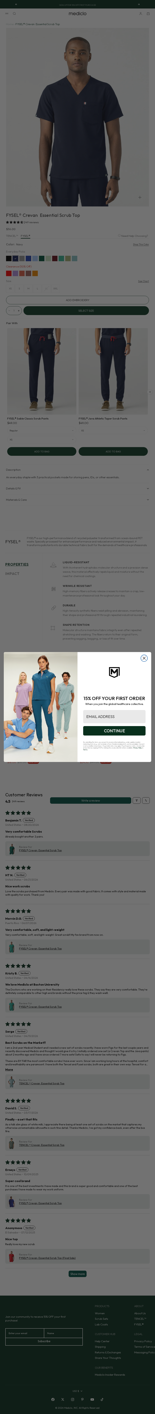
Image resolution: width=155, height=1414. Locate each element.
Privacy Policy (137, 748)
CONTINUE (114, 730)
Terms (85, 750)
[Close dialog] (144, 658)
